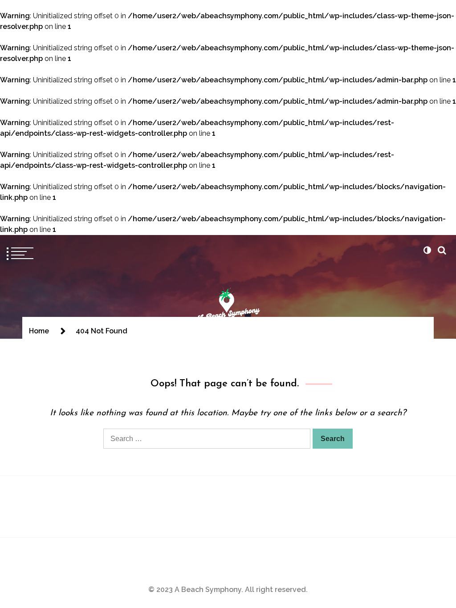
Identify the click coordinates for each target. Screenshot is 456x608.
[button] (427, 250)
